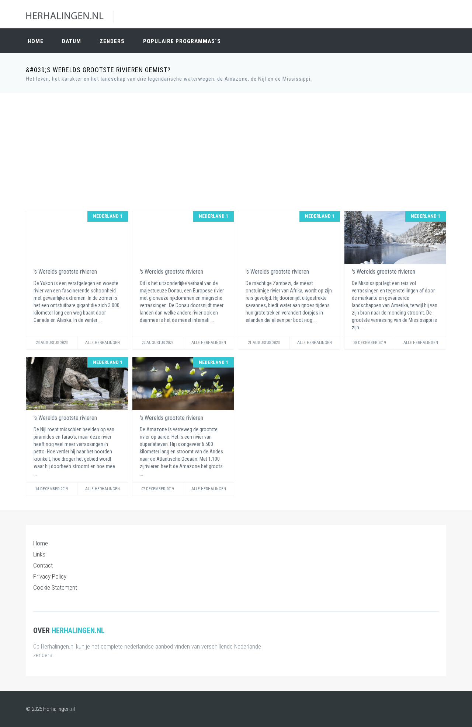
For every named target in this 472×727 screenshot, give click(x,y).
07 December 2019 (157, 489)
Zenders (112, 41)
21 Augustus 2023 (264, 342)
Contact (43, 565)
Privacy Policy (49, 576)
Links (39, 554)
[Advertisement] (236, 151)
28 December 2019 (369, 342)
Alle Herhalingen (102, 342)
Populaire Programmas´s (182, 41)
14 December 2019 (51, 489)
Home (36, 41)
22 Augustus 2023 (157, 342)
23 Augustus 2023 (51, 342)
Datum (71, 41)
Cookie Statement (55, 587)
